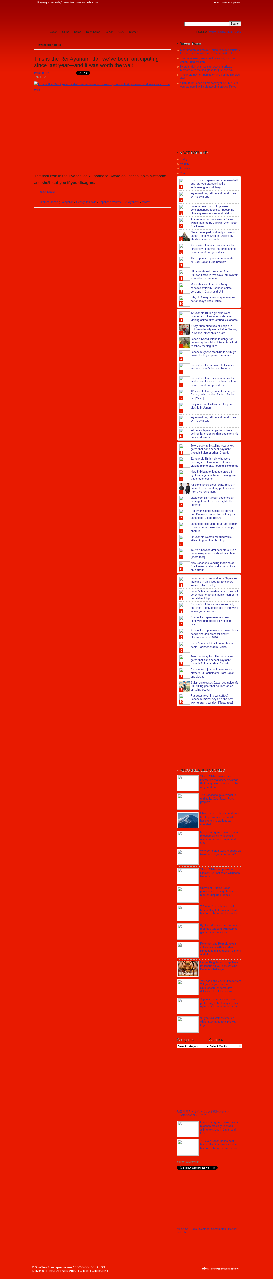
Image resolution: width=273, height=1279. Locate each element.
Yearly (184, 173)
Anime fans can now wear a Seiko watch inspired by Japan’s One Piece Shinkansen (214, 223)
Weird (212, 32)
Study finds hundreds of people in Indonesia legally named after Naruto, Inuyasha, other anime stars (214, 329)
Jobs (238, 32)
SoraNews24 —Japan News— (78, 16)
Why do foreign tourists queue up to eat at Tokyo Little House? (213, 299)
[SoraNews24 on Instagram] (194, 2)
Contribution (218, 1228)
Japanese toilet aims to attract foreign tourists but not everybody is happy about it (214, 527)
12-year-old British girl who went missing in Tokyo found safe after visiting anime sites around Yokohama (214, 316)
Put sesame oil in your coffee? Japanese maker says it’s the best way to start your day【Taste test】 (213, 699)
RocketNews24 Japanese (227, 2)
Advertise (39, 1270)
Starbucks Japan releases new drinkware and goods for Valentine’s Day (212, 621)
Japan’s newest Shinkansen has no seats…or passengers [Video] (212, 645)
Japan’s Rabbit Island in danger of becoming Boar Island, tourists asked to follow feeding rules (214, 342)
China (65, 32)
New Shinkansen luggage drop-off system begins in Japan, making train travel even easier (214, 475)
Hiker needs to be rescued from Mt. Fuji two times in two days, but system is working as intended (214, 275)
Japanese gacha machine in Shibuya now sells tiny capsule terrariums (213, 353)
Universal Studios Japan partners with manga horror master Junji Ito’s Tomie (216, 891)
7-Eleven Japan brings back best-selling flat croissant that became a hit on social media (214, 434)
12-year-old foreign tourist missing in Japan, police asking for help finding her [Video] (213, 395)
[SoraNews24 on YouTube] (206, 2)
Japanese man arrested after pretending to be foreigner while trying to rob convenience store (219, 1003)
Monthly (185, 168)
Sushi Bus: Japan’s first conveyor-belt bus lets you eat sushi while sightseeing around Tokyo (209, 84)
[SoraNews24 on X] (202, 2)
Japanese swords (110, 202)
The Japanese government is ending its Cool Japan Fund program (213, 260)
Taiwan (109, 32)
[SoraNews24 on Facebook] (190, 2)
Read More (47, 192)
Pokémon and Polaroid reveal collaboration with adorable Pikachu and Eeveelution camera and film (220, 949)
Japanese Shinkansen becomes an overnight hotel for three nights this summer (212, 501)
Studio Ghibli (225, 32)
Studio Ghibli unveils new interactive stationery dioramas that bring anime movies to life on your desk (213, 249)
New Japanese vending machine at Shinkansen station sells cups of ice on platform (213, 566)
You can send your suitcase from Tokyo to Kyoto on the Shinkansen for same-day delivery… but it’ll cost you (220, 986)
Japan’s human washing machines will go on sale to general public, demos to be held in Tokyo (214, 595)
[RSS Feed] (210, 2)
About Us (183, 1228)
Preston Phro (42, 72)
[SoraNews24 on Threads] (198, 2)
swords (146, 202)
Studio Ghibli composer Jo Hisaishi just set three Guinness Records (212, 366)
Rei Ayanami (131, 202)
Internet (133, 32)
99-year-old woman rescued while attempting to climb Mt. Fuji (211, 538)
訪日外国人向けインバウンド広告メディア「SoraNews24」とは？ (203, 1113)
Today (184, 159)
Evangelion (66, 202)
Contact (204, 1228)
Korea (77, 32)
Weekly (184, 163)
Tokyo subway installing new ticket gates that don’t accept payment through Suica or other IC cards (212, 449)
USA (121, 32)
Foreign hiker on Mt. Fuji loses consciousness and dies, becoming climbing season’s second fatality (212, 210)
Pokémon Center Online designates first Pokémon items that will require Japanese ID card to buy (213, 514)
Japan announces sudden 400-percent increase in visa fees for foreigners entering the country (214, 582)
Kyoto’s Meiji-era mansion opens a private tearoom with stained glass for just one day (206, 68)
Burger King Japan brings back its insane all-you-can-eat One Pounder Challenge (219, 966)
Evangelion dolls (86, 202)
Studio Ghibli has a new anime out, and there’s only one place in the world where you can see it (214, 608)
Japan (53, 32)
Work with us (69, 1270)
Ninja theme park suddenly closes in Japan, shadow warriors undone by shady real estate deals (213, 236)
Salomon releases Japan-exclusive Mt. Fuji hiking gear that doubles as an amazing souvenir (215, 686)
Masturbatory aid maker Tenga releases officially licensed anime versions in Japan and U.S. (210, 51)
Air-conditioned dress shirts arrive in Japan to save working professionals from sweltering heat (213, 488)
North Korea (93, 32)
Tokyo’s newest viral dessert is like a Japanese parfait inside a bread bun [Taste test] (213, 553)
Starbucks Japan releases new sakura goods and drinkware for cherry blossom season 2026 (214, 634)
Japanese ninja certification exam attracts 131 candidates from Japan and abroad (212, 673)
